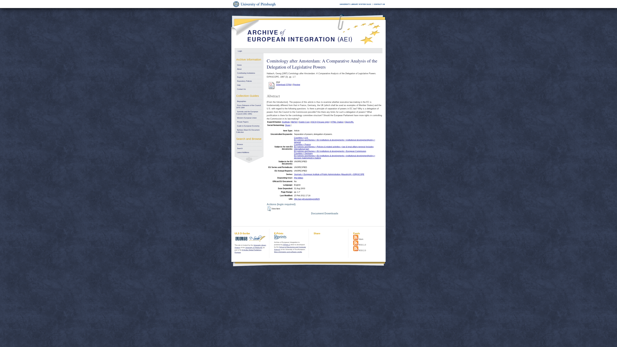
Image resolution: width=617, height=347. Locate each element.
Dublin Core (304, 122)
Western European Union (247, 118)
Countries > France (302, 144)
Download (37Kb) (284, 84)
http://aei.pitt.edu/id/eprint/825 (307, 199)
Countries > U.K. (301, 138)
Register (240, 77)
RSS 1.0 (362, 245)
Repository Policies (244, 81)
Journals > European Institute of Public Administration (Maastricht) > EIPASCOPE (329, 174)
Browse (240, 144)
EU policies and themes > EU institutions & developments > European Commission (330, 151)
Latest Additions (243, 152)
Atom (361, 239)
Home (239, 65)
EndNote (286, 122)
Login (240, 51)
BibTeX (294, 122)
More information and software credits (288, 252)
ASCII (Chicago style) (320, 122)
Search (240, 148)
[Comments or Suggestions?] (378, 7)
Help (239, 85)
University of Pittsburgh (253, 247)
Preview (296, 84)
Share (287, 125)
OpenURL (349, 122)
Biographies (241, 101)
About (239, 69)
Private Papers (243, 122)
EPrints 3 (286, 245)
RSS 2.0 (362, 250)
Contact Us (241, 89)
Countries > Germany (303, 153)
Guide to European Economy (248, 126)
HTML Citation (337, 122)
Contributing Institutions (246, 73)
